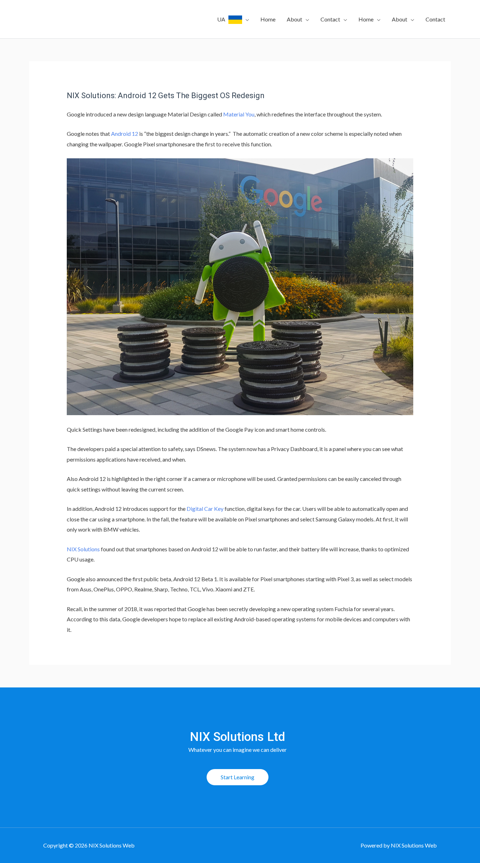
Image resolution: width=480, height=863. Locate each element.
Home (267, 19)
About (294, 19)
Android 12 (124, 133)
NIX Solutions (83, 549)
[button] (237, 777)
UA (222, 19)
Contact (330, 19)
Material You (238, 114)
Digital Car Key (205, 508)
